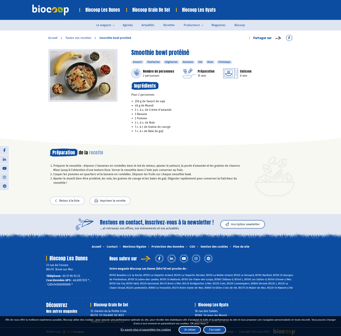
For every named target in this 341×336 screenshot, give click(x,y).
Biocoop (239, 25)
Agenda (128, 25)
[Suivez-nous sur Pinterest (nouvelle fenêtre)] (4, 185)
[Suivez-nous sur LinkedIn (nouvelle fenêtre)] (4, 159)
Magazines (219, 25)
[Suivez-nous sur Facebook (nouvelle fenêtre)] (4, 150)
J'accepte (215, 329)
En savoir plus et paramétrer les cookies (146, 329)
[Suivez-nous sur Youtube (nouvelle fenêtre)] (4, 168)
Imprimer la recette (113, 200)
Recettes (169, 25)
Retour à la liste (69, 200)
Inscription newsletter (245, 224)
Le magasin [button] (103, 25)
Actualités (148, 25)
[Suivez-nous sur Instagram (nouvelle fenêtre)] (4, 177)
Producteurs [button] (192, 25)
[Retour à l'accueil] (55, 9)
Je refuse (190, 329)
